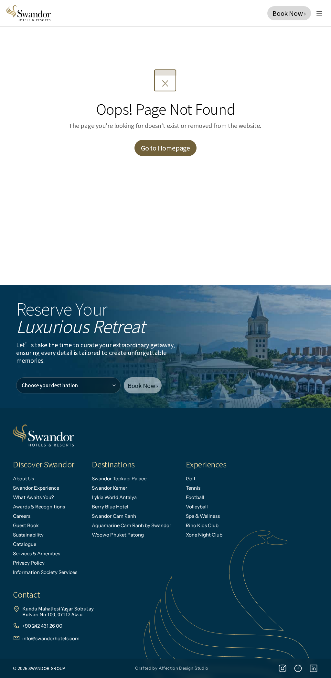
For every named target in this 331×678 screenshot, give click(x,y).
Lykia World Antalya (114, 497)
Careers (21, 516)
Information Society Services (45, 572)
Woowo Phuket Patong (118, 535)
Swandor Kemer (109, 488)
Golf (190, 478)
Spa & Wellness (203, 516)
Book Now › (143, 385)
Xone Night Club (204, 535)
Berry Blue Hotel (110, 507)
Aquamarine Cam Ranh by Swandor (131, 525)
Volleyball (197, 507)
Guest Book (26, 525)
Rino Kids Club (202, 525)
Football (195, 497)
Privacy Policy (29, 563)
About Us (23, 478)
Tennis (193, 488)
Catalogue (24, 544)
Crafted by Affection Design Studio (171, 668)
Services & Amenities (36, 553)
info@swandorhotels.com (51, 638)
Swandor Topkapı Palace (119, 478)
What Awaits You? (33, 497)
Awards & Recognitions (39, 507)
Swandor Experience (36, 488)
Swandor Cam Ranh (114, 516)
